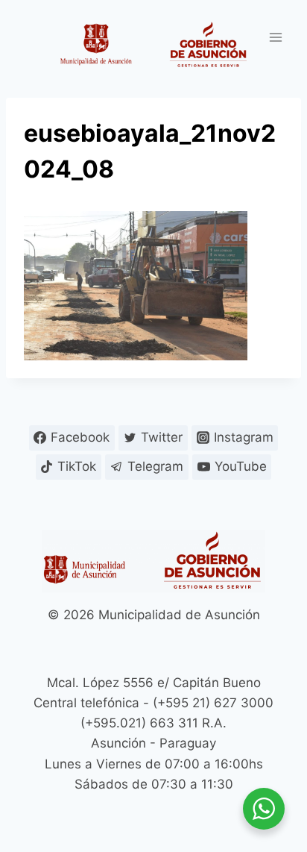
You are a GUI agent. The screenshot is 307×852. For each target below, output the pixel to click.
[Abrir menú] (275, 36)
